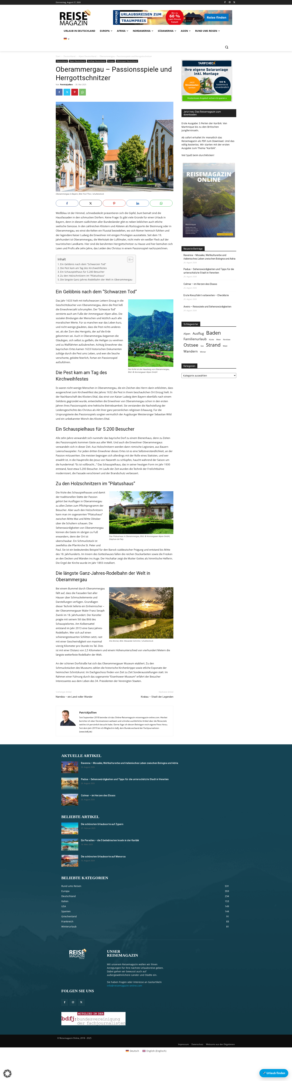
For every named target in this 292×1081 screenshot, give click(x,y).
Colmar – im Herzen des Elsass (200, 284)
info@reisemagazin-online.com (124, 985)
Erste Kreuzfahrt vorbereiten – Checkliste (206, 295)
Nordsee (226, 339)
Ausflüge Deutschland (96, 61)
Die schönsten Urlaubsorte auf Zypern (102, 824)
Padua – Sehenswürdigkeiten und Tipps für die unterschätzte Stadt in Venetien (209, 271)
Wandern (191, 351)
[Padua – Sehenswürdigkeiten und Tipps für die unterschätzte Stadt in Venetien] (69, 783)
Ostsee (191, 345)
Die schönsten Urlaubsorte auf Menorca (103, 856)
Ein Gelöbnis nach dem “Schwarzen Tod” (83, 264)
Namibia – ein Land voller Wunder (74, 696)
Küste (211, 339)
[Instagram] (230, 2)
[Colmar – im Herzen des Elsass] (69, 800)
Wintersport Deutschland (127, 61)
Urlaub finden (273, 1073)
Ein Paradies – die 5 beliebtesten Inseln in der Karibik (110, 840)
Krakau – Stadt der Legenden (157, 696)
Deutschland (69, 56)
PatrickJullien (66, 84)
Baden (213, 333)
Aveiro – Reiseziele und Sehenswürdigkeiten (207, 306)
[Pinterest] (74, 92)
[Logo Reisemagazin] (84, 17)
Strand (213, 345)
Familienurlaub (195, 339)
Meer (218, 339)
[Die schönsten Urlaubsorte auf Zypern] (69, 828)
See (202, 346)
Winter (203, 352)
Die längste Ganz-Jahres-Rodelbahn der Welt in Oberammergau (96, 279)
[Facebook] (225, 2)
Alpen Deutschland (87, 56)
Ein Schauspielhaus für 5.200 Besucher (82, 271)
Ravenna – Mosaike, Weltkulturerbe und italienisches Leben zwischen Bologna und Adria (209, 257)
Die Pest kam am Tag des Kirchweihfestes (83, 268)
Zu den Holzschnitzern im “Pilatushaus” (82, 275)
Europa (111, 61)
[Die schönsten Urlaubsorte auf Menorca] (69, 861)
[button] (227, 47)
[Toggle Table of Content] (128, 259)
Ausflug (198, 333)
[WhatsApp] (82, 92)
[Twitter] (234, 2)
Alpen (187, 333)
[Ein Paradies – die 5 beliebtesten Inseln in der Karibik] (69, 844)
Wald (225, 346)
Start (58, 56)
